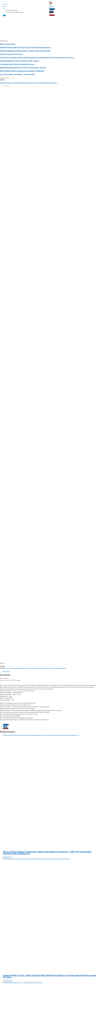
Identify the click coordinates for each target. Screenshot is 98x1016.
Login (4, 15)
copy (31, 668)
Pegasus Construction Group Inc (11, 54)
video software (55, 668)
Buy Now (3, 666)
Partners (5, 6)
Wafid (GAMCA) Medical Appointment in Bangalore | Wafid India (22, 71)
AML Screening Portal (7, 44)
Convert (27, 668)
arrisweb (2, 85)
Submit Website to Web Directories (14, 12)
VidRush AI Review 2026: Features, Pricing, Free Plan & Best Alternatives (25, 47)
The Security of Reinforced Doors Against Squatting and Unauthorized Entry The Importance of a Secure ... (37, 57)
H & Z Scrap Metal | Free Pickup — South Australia (17, 74)
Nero (42, 668)
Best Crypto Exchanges (12, 10)
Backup (15, 668)
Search (2, 79)
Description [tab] (6, 671)
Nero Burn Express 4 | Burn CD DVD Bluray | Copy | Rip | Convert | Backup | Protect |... (29, 83)
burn (23, 668)
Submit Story (5, 4)
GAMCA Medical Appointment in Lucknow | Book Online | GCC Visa (23, 68)
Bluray (19, 668)
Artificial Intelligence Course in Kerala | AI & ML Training (19, 61)
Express (38, 668)
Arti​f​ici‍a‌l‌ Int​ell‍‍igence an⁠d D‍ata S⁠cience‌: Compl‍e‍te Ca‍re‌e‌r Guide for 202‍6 (25, 51)
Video (7, 668)
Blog (4, 8)
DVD (34, 668)
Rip (50, 668)
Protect (46, 668)
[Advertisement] (49, 28)
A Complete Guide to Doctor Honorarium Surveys (17, 64)
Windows (63, 668)
